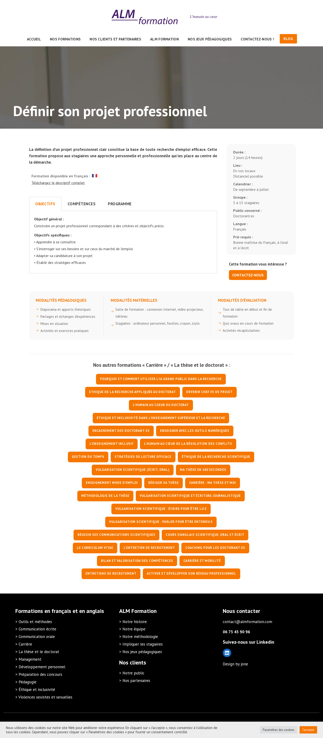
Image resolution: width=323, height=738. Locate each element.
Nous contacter (241, 611)
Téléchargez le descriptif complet (58, 182)
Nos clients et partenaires (115, 39)
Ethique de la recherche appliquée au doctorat (132, 392)
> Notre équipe (132, 629)
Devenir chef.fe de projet (209, 392)
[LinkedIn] (227, 653)
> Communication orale (35, 636)
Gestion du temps (88, 457)
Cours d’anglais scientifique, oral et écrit (205, 535)
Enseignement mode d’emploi (112, 483)
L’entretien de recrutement (149, 548)
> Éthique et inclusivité (35, 689)
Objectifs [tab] (45, 203)
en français (57, 611)
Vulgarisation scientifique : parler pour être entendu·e (161, 522)
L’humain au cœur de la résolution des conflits (188, 444)
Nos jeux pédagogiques (210, 39)
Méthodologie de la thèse (105, 496)
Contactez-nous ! (257, 39)
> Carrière (23, 644)
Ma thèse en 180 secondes (203, 470)
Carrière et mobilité (202, 561)
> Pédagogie (25, 682)
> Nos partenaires (134, 680)
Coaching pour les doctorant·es (215, 548)
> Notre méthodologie (138, 636)
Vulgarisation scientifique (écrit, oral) (133, 470)
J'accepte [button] (308, 730)
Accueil (34, 39)
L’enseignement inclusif (112, 444)
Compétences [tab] (82, 203)
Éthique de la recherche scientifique (216, 457)
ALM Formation (164, 39)
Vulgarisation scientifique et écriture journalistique (190, 496)
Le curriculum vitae (95, 548)
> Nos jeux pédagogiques (140, 651)
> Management (28, 659)
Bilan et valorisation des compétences (137, 561)
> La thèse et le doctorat (37, 651)
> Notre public (131, 673)
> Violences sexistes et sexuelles (43, 697)
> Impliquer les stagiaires (141, 644)
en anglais (91, 611)
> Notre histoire (133, 621)
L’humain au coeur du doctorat (161, 405)
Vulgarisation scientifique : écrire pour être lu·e (161, 509)
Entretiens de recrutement (111, 574)
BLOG (288, 38)
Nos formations (65, 39)
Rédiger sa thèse (163, 483)
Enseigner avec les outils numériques (194, 431)
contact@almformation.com (247, 621)
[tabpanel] (123, 242)
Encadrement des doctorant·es (121, 431)
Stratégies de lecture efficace (143, 457)
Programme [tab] (120, 203)
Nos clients (132, 662)
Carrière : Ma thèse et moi (212, 483)
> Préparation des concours (38, 674)
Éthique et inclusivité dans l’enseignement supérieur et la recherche (161, 418)
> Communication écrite (35, 629)
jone (244, 664)
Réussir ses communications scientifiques (116, 535)
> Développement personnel (40, 666)
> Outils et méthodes (33, 621)
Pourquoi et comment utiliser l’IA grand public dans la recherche (161, 379)
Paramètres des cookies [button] (278, 730)
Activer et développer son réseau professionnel (191, 574)
